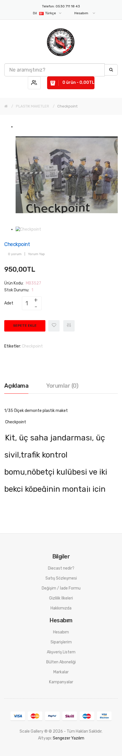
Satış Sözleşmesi (61, 578)
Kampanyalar (61, 682)
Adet (8, 303)
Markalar (61, 672)
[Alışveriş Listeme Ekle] (54, 326)
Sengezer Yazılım (68, 738)
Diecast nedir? (61, 568)
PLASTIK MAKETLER (32, 106)
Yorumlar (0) (62, 385)
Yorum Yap (36, 254)
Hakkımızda (61, 608)
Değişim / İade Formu (61, 588)
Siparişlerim (61, 642)
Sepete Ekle (25, 326)
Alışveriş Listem (61, 652)
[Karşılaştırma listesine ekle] (69, 326)
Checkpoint (67, 106)
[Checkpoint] (67, 174)
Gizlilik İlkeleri (61, 598)
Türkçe (45, 13)
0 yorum (15, 254)
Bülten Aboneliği (61, 662)
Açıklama (16, 385)
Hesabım (61, 632)
